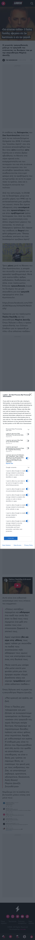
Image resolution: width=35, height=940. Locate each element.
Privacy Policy (28, 545)
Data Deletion (6, 545)
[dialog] (17, 470)
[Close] (31, 395)
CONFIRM (11, 538)
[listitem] (17, 429)
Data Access (17, 545)
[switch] (27, 434)
